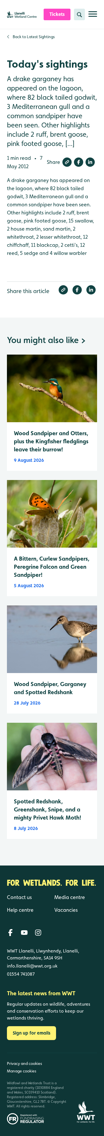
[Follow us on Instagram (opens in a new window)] (38, 932)
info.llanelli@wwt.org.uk (32, 966)
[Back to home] (86, 1088)
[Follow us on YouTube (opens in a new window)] (24, 932)
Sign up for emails (31, 1033)
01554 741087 (21, 974)
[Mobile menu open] (92, 16)
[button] (67, 162)
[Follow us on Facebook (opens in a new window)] (10, 932)
